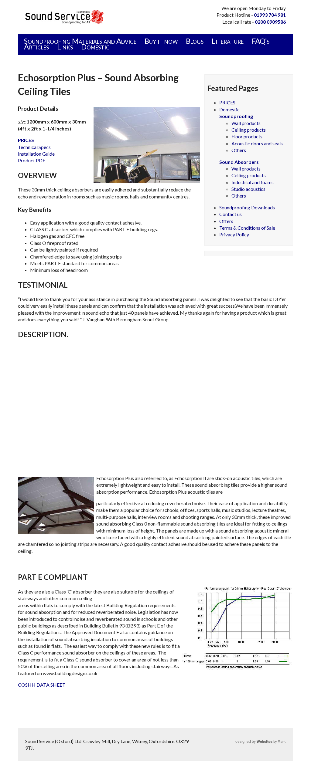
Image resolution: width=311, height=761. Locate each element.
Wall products (246, 123)
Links (65, 46)
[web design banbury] (275, 741)
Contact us (230, 214)
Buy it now (161, 40)
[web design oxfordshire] (282, 741)
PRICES (227, 102)
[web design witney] (265, 741)
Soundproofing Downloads (247, 207)
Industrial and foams (252, 182)
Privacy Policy (234, 234)
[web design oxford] (243, 741)
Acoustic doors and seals (257, 143)
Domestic (95, 46)
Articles (36, 46)
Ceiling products (248, 130)
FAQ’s (260, 40)
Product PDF (31, 160)
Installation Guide (36, 154)
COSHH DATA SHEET (42, 685)
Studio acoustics (248, 189)
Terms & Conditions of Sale (247, 228)
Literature (228, 40)
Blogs (194, 40)
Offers (226, 221)
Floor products (246, 136)
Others (238, 150)
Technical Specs (34, 147)
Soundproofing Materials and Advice (80, 40)
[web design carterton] (254, 741)
